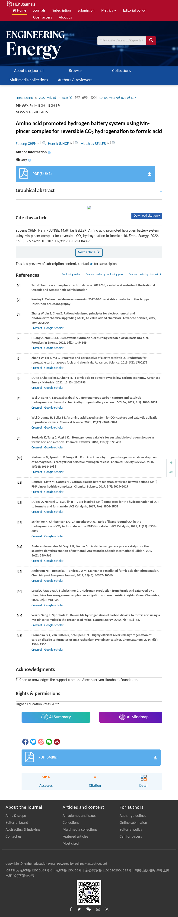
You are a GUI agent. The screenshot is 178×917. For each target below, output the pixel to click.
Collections (121, 71)
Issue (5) (67, 98)
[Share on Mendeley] (56, 742)
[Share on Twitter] (32, 742)
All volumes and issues (79, 816)
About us (65, 17)
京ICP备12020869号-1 (36, 870)
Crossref (37, 328)
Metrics (107, 10)
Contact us (13, 837)
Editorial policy (134, 10)
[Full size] (171, 472)
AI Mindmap (137, 717)
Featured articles (75, 837)
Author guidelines (133, 816)
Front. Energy (24, 98)
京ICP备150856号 (69, 870)
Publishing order (71, 274)
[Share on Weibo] (40, 742)
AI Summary (59, 717)
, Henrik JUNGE (57, 144)
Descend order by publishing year (104, 274)
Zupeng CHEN (26, 144)
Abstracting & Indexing (23, 830)
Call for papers (131, 837)
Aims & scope (16, 816)
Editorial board (17, 823)
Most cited (71, 844)
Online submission (133, 823)
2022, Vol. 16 (47, 98)
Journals (39, 10)
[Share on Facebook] (25, 742)
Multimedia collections (29, 80)
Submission (86, 10)
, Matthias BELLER (92, 144)
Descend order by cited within (145, 274)
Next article (87, 252)
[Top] (171, 463)
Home (21, 10)
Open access (42, 17)
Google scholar (54, 328)
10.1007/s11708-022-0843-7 (117, 98)
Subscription (61, 10)
